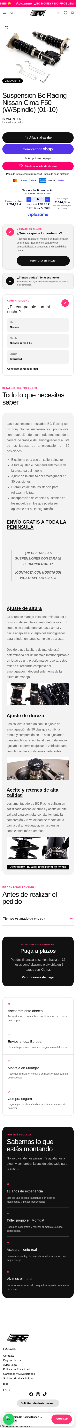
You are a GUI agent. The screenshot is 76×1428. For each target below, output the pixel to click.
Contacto (8, 1355)
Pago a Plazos (12, 1360)
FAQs (6, 1389)
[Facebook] (31, 1394)
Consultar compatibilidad (22, 368)
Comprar (62, 1419)
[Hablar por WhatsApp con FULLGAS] (8, 1419)
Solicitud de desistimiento (18, 1378)
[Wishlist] (65, 13)
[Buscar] (12, 13)
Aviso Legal (10, 1364)
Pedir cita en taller (43, 260)
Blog (6, 1383)
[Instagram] (38, 1394)
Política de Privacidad (16, 1369)
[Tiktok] (44, 1394)
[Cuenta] (58, 13)
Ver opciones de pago (38, 977)
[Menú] (4, 12)
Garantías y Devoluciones (19, 1373)
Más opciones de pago (38, 158)
